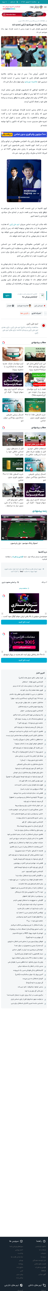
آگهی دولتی (42, 1274)
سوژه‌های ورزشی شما (16, 1246)
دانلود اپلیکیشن (40, 1246)
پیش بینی (20, 1274)
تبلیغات (43, 1253)
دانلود (7, 295)
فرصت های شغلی (40, 1264)
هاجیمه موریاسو (31, 81)
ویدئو (21, 1260)
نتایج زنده (20, 1267)
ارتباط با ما (42, 1250)
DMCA (43, 1271)
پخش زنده (19, 1278)
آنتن (21, 1271)
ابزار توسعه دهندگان (39, 1260)
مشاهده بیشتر (23, 588)
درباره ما (43, 1257)
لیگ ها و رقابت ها (17, 1257)
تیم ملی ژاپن (14, 224)
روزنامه (21, 1264)
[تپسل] (2, 133)
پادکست (20, 1253)
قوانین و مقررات (17, 557)
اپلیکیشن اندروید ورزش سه (11, 6)
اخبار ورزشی (19, 1250)
